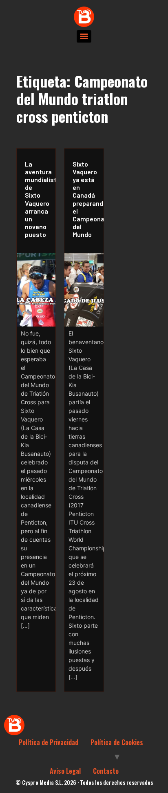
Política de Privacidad (48, 742)
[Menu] (84, 36)
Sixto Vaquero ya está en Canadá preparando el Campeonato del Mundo (86, 199)
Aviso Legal (65, 771)
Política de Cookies (117, 742)
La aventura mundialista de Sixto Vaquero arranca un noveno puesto (38, 199)
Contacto (106, 771)
